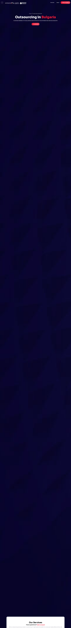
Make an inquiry (65, 2)
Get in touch (41, 625)
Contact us (35, 24)
